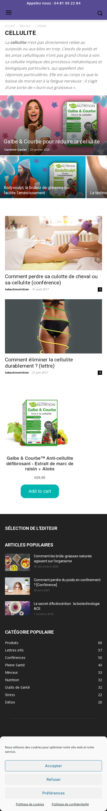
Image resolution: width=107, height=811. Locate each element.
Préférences (53, 793)
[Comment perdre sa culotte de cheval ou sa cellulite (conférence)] (53, 243)
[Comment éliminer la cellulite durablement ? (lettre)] (53, 326)
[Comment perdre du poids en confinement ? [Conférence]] (17, 586)
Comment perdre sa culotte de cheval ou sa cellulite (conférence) (51, 279)
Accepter (53, 765)
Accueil (10, 26)
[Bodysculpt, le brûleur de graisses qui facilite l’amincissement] (43, 180)
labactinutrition (17, 289)
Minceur (25, 26)
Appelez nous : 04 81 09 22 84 (53, 2)
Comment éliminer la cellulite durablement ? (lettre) (39, 363)
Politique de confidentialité (70, 804)
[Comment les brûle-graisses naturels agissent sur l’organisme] (17, 562)
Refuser (54, 779)
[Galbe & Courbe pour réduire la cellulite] (53, 125)
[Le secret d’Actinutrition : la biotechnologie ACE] (17, 608)
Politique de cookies (30, 804)
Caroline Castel (15, 149)
